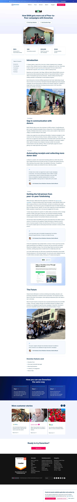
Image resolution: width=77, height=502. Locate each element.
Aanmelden (63, 1)
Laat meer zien (70, 496)
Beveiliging (33, 470)
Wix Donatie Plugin (58, 464)
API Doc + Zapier (57, 470)
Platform (29, 4)
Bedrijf (46, 4)
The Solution (15, 67)
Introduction (15, 64)
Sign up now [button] (38, 448)
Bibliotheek (33, 472)
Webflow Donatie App (58, 467)
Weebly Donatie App (58, 465)
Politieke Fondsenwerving (47, 460)
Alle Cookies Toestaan (50, 498)
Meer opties (71, 498)
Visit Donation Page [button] (46, 22)
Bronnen (40, 4)
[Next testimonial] (62, 406)
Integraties (56, 458)
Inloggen (52, 4)
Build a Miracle (41, 69)
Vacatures (33, 464)
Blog (32, 463)
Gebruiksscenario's (46, 458)
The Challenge (16, 66)
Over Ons (33, 461)
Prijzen (35, 4)
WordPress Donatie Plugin (59, 460)
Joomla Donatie (57, 468)
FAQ (32, 465)
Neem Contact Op (34, 460)
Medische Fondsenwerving (47, 461)
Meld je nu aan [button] (61, 4)
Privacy (32, 468)
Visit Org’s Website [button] (32, 22)
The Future (15, 71)
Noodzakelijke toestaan (61, 498)
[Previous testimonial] (64, 406)
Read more (15, 432)
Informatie (33, 458)
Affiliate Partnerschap (35, 471)
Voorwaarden (33, 467)
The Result (15, 69)
